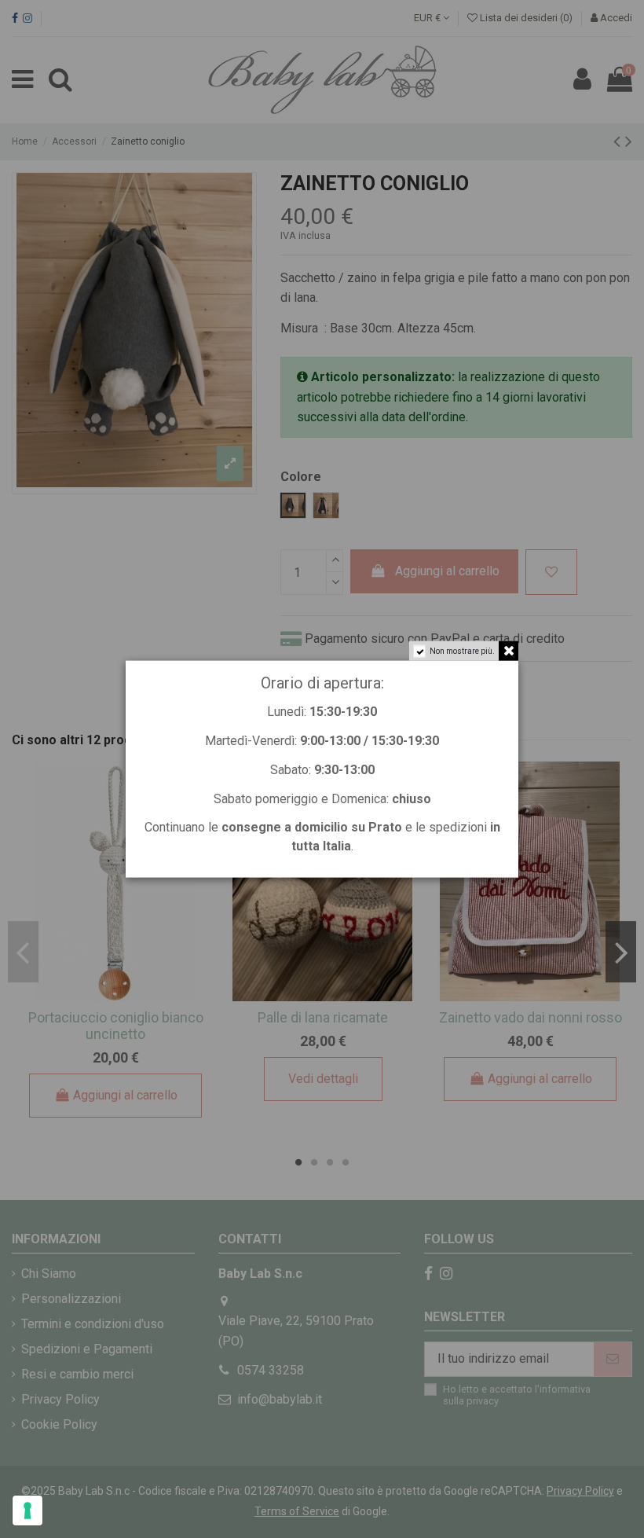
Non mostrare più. (462, 651)
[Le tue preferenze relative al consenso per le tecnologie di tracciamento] (27, 1510)
